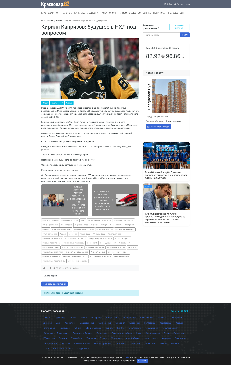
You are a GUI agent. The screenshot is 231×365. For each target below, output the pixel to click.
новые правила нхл (52, 243)
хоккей (95, 225)
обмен (63, 234)
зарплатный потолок (125, 220)
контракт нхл (115, 234)
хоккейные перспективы (54, 261)
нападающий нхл (108, 243)
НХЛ (61, 103)
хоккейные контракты (73, 247)
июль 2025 (85, 234)
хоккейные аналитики (53, 252)
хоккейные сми (98, 252)
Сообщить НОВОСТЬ (179, 27)
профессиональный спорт (75, 256)
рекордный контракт (62, 229)
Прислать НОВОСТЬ (179, 311)
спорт (104, 225)
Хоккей (69, 103)
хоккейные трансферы (74, 243)
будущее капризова (95, 247)
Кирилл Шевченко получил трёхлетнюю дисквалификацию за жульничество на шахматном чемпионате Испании (165, 218)
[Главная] (42, 21)
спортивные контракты (101, 256)
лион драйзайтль (51, 225)
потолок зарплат (123, 238)
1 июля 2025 (99, 234)
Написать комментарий (54, 284)
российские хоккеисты (76, 238)
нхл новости (116, 225)
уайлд (46, 229)
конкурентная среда (125, 229)
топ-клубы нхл (50, 234)
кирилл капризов (51, 220)
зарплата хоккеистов (53, 238)
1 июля (74, 234)
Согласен (142, 361)
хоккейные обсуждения (77, 252)
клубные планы (122, 256)
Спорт (45, 103)
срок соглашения (105, 229)
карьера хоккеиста (52, 256)
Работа (54, 103)
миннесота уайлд (70, 220)
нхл (83, 220)
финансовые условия (84, 229)
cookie (126, 357)
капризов (130, 225)
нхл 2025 (133, 247)
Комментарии (50, 275)
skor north (93, 243)
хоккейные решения (78, 261)
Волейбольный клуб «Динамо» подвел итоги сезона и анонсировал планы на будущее (166, 175)
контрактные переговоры (100, 220)
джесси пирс (82, 225)
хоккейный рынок (51, 247)
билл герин (67, 225)
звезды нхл (125, 243)
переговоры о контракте (101, 238)
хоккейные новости (116, 247)
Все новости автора (159, 126)
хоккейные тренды (117, 252)
